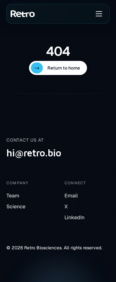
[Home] (23, 13)
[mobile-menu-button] (98, 13)
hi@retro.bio (33, 152)
